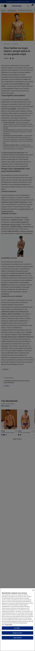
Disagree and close (17, 633)
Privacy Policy (8, 624)
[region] (17, 619)
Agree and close (18, 637)
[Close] (33, 590)
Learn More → (17, 628)
